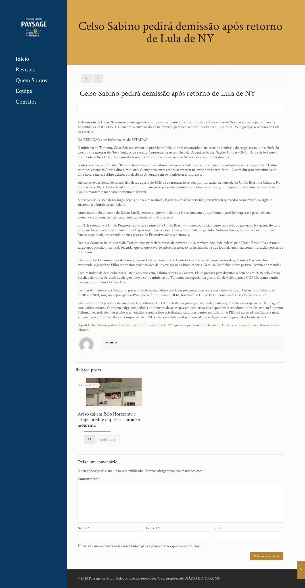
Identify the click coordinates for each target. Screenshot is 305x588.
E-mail (152, 528)
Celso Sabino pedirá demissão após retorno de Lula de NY (130, 325)
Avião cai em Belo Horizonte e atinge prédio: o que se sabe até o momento (108, 419)
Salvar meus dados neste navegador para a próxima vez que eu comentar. (141, 546)
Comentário (88, 479)
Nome (83, 528)
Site (218, 528)
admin (111, 342)
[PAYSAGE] (33, 26)
